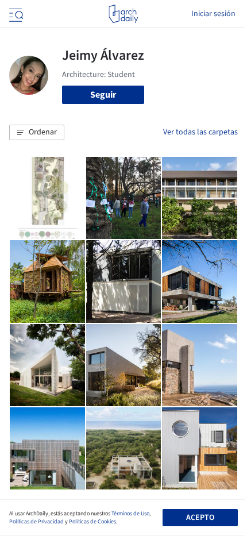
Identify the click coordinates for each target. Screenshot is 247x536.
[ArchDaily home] (123, 14)
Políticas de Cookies (92, 522)
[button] (36, 133)
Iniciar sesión (213, 14)
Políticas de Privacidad (36, 522)
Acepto (200, 517)
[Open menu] (15, 14)
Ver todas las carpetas (200, 132)
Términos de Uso (130, 514)
